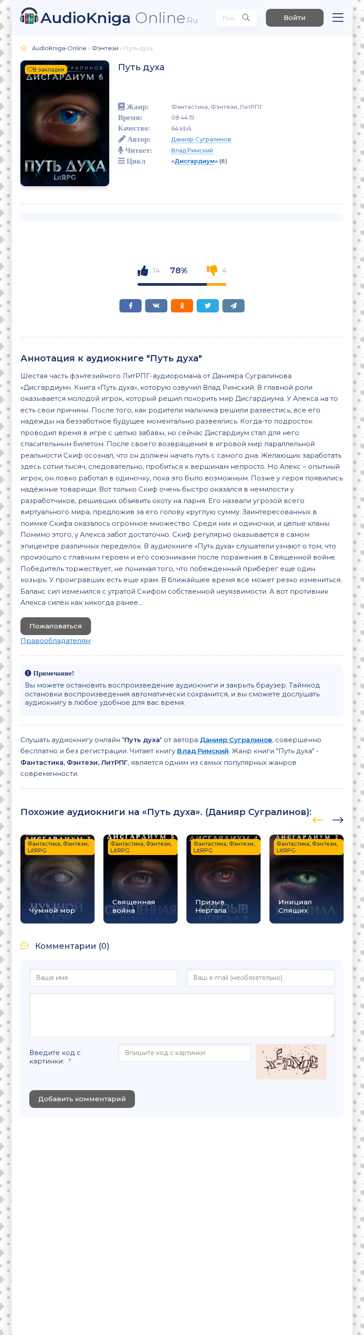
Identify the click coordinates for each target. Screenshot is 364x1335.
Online (119, 17)
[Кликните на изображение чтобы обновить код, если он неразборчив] (291, 1062)
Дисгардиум (194, 160)
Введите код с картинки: (55, 1056)
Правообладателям (55, 640)
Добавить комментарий (82, 1099)
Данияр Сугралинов (201, 139)
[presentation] (318, 818)
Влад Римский (192, 150)
